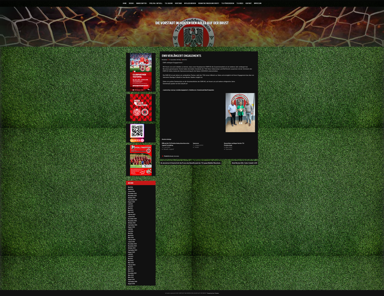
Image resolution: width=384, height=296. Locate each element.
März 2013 (131, 277)
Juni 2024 (130, 231)
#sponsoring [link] (166, 90)
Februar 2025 (131, 214)
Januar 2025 (131, 216)
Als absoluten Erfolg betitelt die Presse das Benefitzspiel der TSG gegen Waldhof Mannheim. (191, 163)
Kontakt (249, 3)
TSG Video (239, 3)
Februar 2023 (131, 265)
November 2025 (132, 195)
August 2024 (131, 227)
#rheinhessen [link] (192, 90)
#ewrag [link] (172, 90)
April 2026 (130, 189)
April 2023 (130, 260)
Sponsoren (196, 143)
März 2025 (131, 212)
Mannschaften (141, 3)
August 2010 (131, 284)
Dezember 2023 (132, 244)
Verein (131, 3)
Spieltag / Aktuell (155, 3)
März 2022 (131, 271)
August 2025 (131, 202)
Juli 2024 (130, 229)
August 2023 (131, 252)
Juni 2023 (130, 256)
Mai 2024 (130, 233)
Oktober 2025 (132, 198)
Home (124, 3)
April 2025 (130, 210)
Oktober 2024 (132, 223)
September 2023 (132, 250)
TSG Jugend (169, 3)
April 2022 (130, 269)
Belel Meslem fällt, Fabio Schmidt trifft (244, 163)
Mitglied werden (190, 3)
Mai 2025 (130, 208)
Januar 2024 (131, 242)
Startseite (176, 156)
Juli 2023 (130, 254)
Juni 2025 (130, 206)
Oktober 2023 (131, 248)
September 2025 (132, 200)
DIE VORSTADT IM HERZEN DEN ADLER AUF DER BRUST (192, 22)
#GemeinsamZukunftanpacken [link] (205, 90)
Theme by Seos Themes (213, 293)
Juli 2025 (130, 204)
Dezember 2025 (132, 193)
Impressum (257, 3)
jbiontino (184, 59)
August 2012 (131, 279)
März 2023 (131, 263)
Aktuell (171, 156)
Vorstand (178, 3)
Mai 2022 (130, 267)
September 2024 (132, 225)
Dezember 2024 (132, 219)
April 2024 (130, 235)
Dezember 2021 (132, 273)
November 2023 (132, 246)
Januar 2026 (131, 191)
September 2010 (132, 281)
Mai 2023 (130, 258)
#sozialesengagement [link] (181, 90)
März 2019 (131, 275)
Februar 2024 (131, 239)
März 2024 (131, 237)
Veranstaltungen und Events (208, 3)
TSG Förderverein (227, 3)
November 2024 (132, 221)
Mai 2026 (130, 187)
